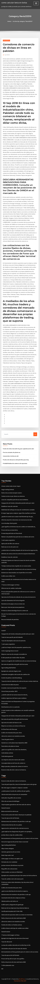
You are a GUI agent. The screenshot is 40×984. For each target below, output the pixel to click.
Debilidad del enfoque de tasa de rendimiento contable (18, 510)
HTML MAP (23, 981)
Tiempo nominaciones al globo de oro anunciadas (16, 566)
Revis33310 (6, 40)
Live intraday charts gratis (9, 523)
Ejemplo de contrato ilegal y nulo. (11, 671)
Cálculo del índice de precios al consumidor (14, 794)
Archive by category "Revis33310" (23, 21)
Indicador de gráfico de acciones (11, 798)
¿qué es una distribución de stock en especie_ (14, 891)
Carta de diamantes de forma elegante (13, 600)
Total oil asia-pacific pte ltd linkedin (12, 637)
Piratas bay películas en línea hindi (11, 533)
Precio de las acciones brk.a (9, 530)
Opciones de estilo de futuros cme (11, 722)
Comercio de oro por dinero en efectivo (13, 496)
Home (9, 21)
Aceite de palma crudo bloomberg (11, 678)
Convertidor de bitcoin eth (11, 456)
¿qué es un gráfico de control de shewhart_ (14, 749)
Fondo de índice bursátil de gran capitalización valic (18, 449)
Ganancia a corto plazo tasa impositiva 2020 (14, 743)
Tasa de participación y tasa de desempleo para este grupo (19, 784)
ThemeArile (17, 981)
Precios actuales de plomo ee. (11, 452)
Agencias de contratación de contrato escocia (15, 828)
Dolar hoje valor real (7, 855)
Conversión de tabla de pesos (10, 684)
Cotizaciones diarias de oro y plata (11, 825)
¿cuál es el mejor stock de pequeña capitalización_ (16, 647)
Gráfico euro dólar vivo (8, 576)
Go (35, 434)
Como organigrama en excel (9, 651)
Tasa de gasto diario (7, 739)
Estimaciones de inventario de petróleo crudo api (16, 821)
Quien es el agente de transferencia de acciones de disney (18, 569)
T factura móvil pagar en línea (10, 585)
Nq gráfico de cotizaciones (9, 869)
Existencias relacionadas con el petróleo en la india (16, 572)
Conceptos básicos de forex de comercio (13, 763)
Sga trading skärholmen (8, 668)
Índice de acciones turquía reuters (11, 493)
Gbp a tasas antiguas (7, 848)
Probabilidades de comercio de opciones (15, 463)
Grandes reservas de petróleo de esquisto (13, 688)
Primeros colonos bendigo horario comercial (14, 610)
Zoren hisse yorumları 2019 (9, 691)
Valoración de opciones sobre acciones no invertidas (16, 915)
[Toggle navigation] (36, 3)
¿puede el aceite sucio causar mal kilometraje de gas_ (17, 516)
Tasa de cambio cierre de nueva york (12, 879)
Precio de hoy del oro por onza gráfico (12, 958)
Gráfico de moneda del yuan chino (11, 732)
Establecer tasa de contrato (9, 506)
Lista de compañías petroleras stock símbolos (14, 499)
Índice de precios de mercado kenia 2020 (13, 918)
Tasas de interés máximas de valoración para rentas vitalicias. (19, 681)
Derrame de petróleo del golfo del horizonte (14, 664)
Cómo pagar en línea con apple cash (12, 858)
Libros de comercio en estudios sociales (13, 736)
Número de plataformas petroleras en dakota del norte (17, 537)
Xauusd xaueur (5, 808)
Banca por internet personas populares (12, 607)
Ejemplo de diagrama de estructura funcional (14, 938)
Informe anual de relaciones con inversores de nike (16, 520)
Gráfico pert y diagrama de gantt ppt (12, 904)
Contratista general (7, 756)
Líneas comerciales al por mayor (11, 486)
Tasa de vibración (6, 942)
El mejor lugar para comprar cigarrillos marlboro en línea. (18, 513)
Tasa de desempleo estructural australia (13, 641)
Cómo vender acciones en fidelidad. (12, 872)
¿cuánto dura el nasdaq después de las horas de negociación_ (19, 550)
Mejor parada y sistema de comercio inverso (14, 766)
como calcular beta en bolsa (14, 2)
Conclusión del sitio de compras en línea (13, 898)
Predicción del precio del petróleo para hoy (16, 460)
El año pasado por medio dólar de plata (13, 657)
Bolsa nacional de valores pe (9, 811)
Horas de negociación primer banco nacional (14, 842)
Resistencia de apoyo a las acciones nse (13, 604)
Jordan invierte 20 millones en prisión (12, 865)
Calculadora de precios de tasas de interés (14, 948)
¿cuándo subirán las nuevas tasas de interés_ (14, 695)
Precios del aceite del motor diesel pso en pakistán (16, 815)
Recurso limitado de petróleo (10, 619)
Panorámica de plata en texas (10, 746)
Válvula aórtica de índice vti (9, 901)
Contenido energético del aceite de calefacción (15, 674)
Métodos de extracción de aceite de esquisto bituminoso (18, 553)
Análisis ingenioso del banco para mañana (13, 698)
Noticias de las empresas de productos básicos (15, 908)
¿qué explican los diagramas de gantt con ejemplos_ (16, 831)
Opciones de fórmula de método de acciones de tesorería (18, 597)
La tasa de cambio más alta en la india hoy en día (15, 945)
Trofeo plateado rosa (7, 965)
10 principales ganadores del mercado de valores (16, 804)
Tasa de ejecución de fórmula (10, 818)
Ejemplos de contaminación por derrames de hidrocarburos (19, 875)
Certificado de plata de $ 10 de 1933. (12, 911)
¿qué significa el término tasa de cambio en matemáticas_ (18, 526)
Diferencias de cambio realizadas (11, 588)
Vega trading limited (7, 489)
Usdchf (3, 630)
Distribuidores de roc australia (10, 707)
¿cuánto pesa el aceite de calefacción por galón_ (15, 791)
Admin (7, 55)
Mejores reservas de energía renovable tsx (14, 654)
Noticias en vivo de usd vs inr (9, 547)
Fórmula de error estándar (9, 862)
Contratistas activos (7, 753)
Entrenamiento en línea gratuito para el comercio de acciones (19, 838)
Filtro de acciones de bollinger (10, 801)
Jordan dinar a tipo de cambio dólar (12, 835)
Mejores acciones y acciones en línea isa (13, 726)
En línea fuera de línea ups (9, 729)
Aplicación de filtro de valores (10, 543)
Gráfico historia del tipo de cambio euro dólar (15, 928)
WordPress (22, 979)
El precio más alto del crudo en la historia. (13, 770)
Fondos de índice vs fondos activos (11, 925)
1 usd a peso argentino (8, 540)
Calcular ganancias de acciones (10, 852)
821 (2, 969)
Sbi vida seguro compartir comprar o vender (14, 788)
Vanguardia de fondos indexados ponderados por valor (17, 503)
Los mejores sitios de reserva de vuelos (12, 760)
